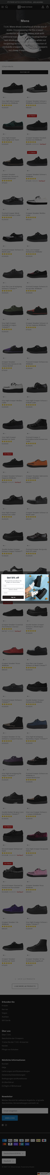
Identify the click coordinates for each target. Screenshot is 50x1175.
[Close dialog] (47, 576)
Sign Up (13, 597)
